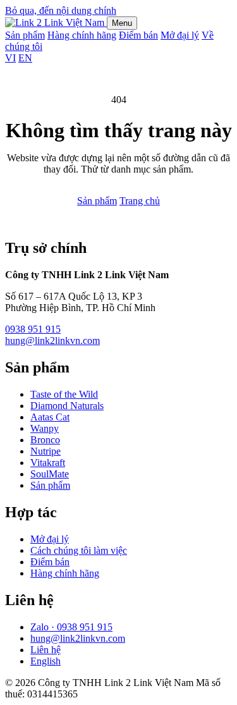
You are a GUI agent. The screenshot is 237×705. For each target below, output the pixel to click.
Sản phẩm (25, 35)
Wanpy (44, 428)
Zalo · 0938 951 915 (71, 627)
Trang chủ (139, 200)
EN (25, 57)
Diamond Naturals (67, 405)
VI (10, 57)
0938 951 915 (33, 329)
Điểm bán (138, 35)
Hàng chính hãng (81, 35)
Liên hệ (45, 649)
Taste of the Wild (64, 394)
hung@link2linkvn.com (52, 340)
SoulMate (49, 474)
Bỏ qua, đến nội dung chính (60, 10)
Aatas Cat (50, 417)
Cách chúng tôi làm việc (78, 550)
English (45, 661)
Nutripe (45, 451)
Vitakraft (47, 462)
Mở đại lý (180, 35)
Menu (122, 23)
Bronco (45, 439)
